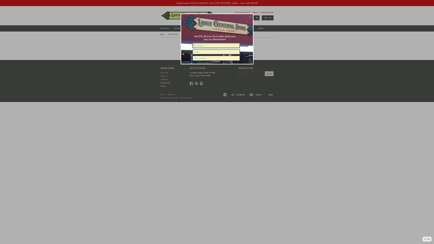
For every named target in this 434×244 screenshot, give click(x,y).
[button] (250, 16)
